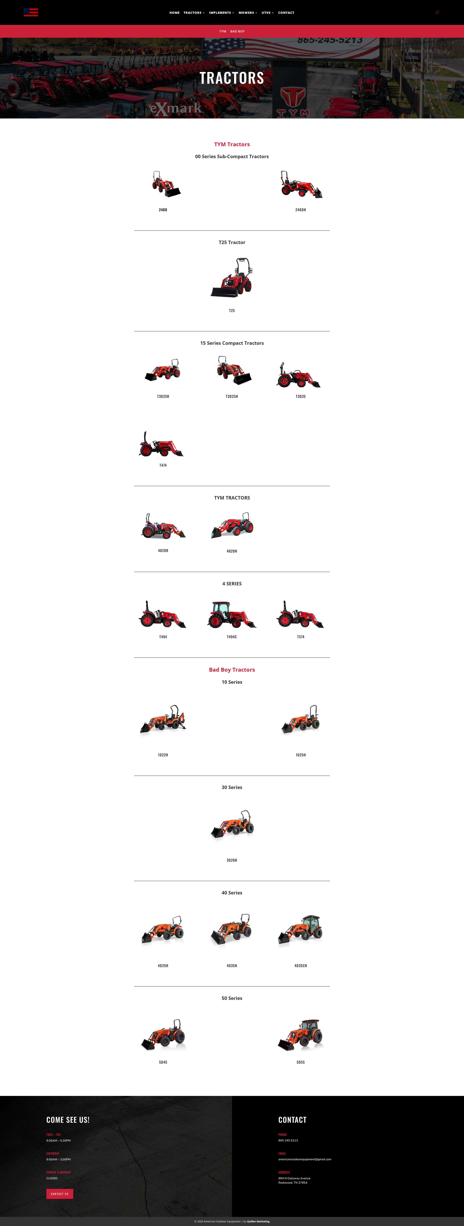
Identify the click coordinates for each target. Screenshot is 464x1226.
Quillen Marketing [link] (258, 1221)
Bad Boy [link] (237, 31)
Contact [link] (286, 13)
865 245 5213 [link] (288, 1140)
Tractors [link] (193, 13)
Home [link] (174, 13)
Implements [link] (220, 13)
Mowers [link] (246, 13)
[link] (30, 19)
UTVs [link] (266, 13)
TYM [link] (222, 31)
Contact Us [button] (60, 1194)
